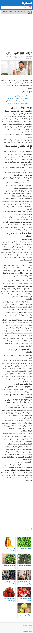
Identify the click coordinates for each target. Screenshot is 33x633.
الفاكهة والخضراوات (19, 11)
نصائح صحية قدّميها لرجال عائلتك (18, 103)
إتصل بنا (30, 628)
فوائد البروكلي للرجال (21, 95)
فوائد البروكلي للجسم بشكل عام (18, 98)
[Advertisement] (16, 34)
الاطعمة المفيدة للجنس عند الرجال (17, 101)
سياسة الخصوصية (27, 625)
